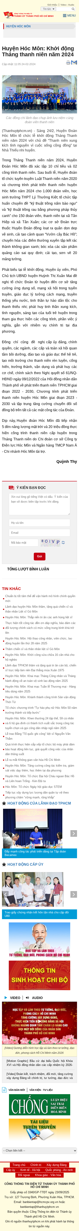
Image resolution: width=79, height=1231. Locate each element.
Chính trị (36, 1165)
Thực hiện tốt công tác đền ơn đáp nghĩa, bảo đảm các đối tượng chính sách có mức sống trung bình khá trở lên (40, 627)
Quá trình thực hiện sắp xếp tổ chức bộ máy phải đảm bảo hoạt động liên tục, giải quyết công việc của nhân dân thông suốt (40, 749)
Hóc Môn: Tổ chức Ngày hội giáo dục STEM (33, 786)
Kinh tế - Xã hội (30, 1170)
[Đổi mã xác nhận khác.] (63, 542)
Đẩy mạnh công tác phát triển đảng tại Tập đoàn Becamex (35, 853)
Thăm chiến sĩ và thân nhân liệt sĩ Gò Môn (32, 649)
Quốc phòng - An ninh (59, 1170)
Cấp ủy (10, 1170)
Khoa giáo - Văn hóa (48, 1175)
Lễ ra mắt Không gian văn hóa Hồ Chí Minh (32, 760)
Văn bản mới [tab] (17, 1090)
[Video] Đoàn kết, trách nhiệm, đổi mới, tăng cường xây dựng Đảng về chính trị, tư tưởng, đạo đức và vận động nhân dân (40, 1076)
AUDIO (37, 998)
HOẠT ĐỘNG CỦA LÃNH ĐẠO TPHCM (39, 803)
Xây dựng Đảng (56, 1165)
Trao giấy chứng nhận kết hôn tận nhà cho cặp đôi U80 (37, 914)
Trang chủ (19, 1165)
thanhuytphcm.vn (33, 1221)
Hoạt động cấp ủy (25, 864)
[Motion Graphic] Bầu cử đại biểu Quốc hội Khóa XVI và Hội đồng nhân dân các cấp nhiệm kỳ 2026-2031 (40, 1063)
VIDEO (15, 998)
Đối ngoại (24, 1175)
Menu (71, 15)
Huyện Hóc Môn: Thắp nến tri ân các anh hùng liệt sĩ (38, 617)
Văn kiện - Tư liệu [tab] (41, 1090)
